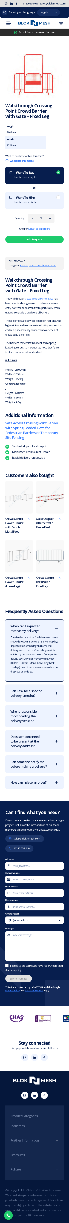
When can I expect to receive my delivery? (25, 628)
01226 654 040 (30, 3)
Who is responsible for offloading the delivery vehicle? (23, 716)
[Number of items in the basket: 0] (61, 23)
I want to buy (26, 174)
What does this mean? (22, 160)
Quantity (19, 218)
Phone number (12, 900)
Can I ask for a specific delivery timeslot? (26, 693)
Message (9, 928)
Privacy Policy (12, 990)
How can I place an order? (28, 782)
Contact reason (17, 918)
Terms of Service (34, 990)
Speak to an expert (39, 228)
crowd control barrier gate (38, 298)
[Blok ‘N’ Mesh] (34, 23)
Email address (11, 886)
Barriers (24, 265)
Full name (9, 859)
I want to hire (26, 199)
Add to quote (34, 239)
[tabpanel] (34, 706)
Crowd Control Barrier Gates (42, 265)
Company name (12, 873)
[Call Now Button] (8, 1215)
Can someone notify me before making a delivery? (28, 764)
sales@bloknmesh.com (53, 3)
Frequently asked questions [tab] (34, 611)
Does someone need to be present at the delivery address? (24, 741)
